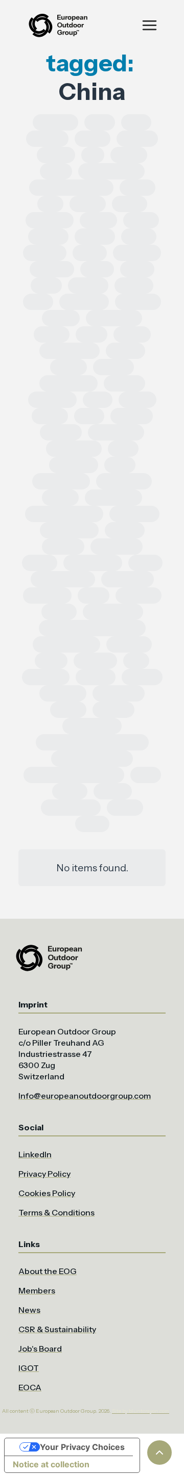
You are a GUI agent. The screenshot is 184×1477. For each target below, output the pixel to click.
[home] (57, 25)
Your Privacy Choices (82, 1447)
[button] (149, 25)
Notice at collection (51, 1464)
